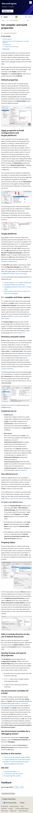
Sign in (30, 17)
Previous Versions (14, 806)
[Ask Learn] (28, 20)
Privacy (10, 808)
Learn (3, 20)
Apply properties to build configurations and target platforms (15, 41)
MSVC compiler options (16, 316)
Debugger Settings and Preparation (14, 285)
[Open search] (26, 17)
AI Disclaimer (4, 806)
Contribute (4, 808)
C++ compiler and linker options (10, 46)
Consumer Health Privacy (21, 808)
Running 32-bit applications (9, 261)
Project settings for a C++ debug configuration (17, 282)
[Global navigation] (1, 17)
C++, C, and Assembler (12, 20)
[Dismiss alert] (30, 2)
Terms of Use (4, 811)
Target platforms (6, 44)
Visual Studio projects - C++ (12, 771)
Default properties (7, 39)
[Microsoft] (16, 17)
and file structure (13, 774)
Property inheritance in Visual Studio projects (17, 759)
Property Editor (23, 355)
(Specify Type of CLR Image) (14, 273)
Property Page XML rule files (12, 776)
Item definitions (22, 470)
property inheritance (7, 369)
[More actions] (30, 20)
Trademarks (13, 811)
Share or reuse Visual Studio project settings (18, 498)
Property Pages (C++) (19, 333)
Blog (22, 806)
